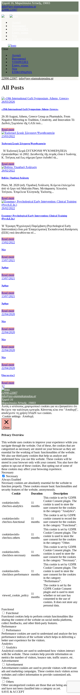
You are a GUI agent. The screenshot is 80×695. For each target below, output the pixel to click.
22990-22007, (9, 78)
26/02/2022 (8, 170)
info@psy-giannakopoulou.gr (18, 6)
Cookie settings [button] (11, 416)
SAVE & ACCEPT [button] (12, 691)
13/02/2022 (8, 242)
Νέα (3, 249)
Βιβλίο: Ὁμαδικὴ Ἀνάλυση (15, 177)
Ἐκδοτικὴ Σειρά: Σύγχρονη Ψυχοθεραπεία (23, 143)
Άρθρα (4, 267)
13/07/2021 (8, 260)
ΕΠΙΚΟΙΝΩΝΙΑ (22, 39)
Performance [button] (8, 626)
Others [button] (5, 678)
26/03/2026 (8, 101)
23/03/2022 (8, 136)
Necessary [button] (7, 472)
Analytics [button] (7, 643)
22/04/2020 (8, 314)
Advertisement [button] (10, 660)
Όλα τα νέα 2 (8, 375)
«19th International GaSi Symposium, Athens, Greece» (29, 109)
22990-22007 (9, 9)
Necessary (12, 476)
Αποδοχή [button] (27, 416)
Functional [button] (7, 609)
